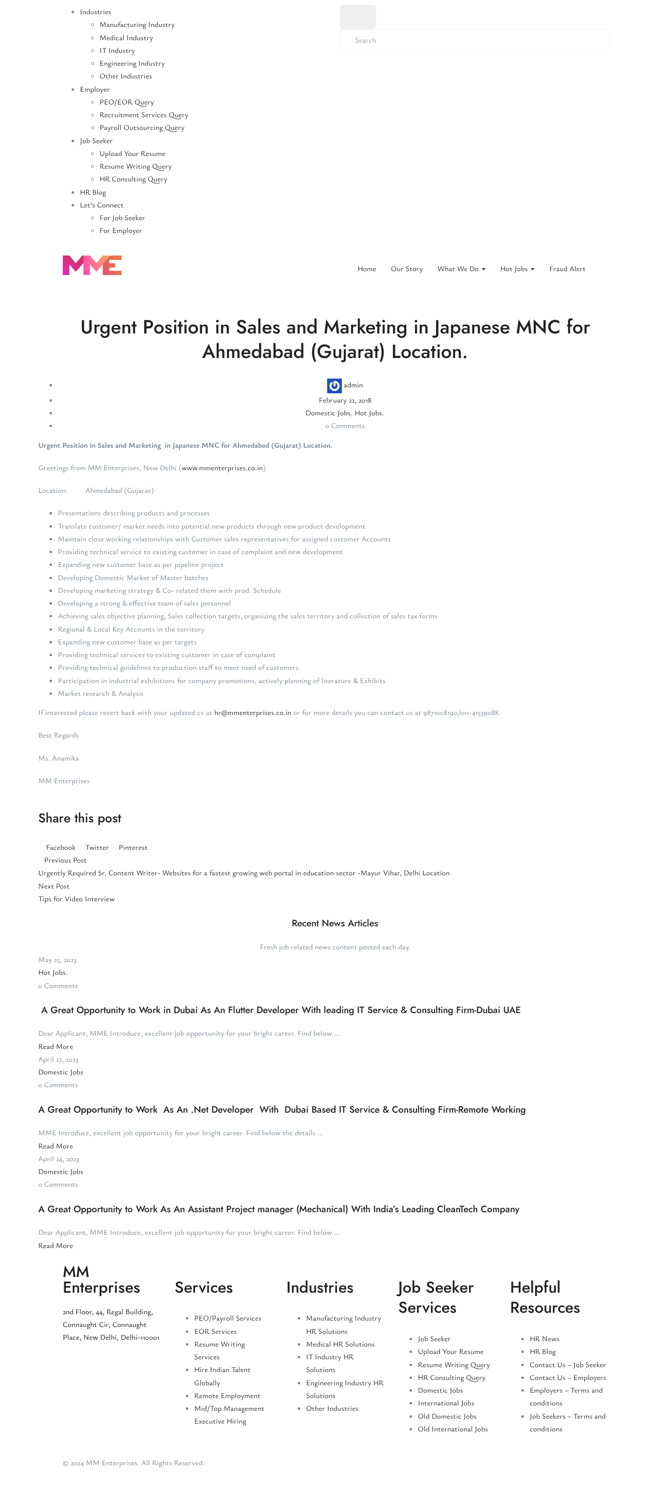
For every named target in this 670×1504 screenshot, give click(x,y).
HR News (545, 1338)
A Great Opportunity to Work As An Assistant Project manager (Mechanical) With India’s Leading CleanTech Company (278, 1209)
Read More (55, 1046)
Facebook (60, 847)
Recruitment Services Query (144, 114)
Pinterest (132, 847)
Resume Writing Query (136, 166)
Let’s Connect (102, 204)
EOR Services (215, 1331)
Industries (95, 11)
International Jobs (446, 1402)
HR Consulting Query (133, 178)
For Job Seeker (122, 217)
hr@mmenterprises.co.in (252, 712)
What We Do (459, 268)
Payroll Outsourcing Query (142, 127)
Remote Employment (227, 1395)
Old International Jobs (453, 1428)
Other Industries (126, 75)
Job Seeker (96, 140)
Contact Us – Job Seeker (568, 1364)
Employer (95, 89)
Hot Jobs (515, 268)
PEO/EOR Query (127, 101)
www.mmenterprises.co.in (222, 467)
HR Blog (93, 192)
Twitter (97, 847)
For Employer (121, 230)
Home (367, 268)
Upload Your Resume (132, 153)
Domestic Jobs (328, 412)
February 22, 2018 (345, 400)
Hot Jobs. (369, 412)
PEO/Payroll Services (227, 1318)
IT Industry (117, 50)
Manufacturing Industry (137, 24)
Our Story (407, 268)
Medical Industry (126, 37)
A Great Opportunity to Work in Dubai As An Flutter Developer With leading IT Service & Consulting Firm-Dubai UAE (279, 1010)
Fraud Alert (567, 268)
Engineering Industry (132, 63)
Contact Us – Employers (568, 1377)
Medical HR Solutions (340, 1344)
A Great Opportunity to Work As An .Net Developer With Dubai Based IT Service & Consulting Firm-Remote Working (282, 1109)
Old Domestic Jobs (447, 1416)
